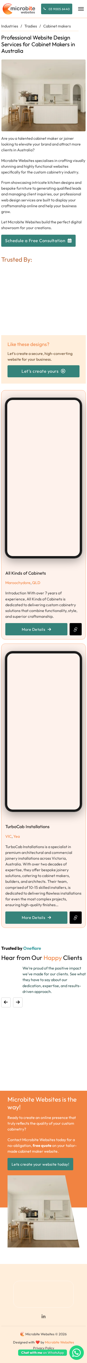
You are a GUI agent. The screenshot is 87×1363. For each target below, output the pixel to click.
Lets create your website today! (40, 1164)
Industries (9, 26)
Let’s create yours (40, 371)
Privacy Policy (43, 1348)
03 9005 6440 (59, 9)
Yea (16, 836)
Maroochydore (17, 582)
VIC (8, 836)
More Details (33, 629)
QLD (36, 582)
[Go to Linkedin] (43, 1317)
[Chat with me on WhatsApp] (76, 1352)
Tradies (30, 26)
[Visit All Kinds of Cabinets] (76, 629)
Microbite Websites (59, 1342)
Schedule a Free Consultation (35, 240)
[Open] (81, 9)
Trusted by (21, 948)
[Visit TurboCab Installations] (76, 917)
